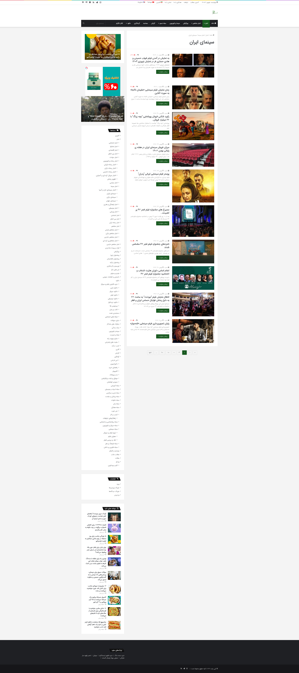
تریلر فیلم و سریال (109, 433)
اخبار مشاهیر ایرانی (111, 230)
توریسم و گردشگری (113, 266)
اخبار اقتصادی (113, 150)
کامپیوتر (115, 371)
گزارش (153, 23)
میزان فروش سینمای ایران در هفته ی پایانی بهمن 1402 (152, 149)
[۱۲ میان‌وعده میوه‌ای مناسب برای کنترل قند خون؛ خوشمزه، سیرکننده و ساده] (114, 589)
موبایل (95, 655)
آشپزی (117, 135)
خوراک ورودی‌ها (114, 488)
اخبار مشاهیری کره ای (110, 241)
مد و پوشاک (114, 375)
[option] (103, 47)
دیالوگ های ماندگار (113, 324)
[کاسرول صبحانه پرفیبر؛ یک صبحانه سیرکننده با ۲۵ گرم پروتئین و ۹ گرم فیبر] (114, 600)
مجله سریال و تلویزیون (110, 425)
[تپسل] (86, 68)
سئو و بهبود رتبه (112, 338)
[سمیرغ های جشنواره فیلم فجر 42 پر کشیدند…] (193, 221)
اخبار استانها (114, 146)
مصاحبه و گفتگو (114, 451)
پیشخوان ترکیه (114, 262)
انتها (150, 352)
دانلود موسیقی (113, 299)
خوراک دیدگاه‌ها (114, 491)
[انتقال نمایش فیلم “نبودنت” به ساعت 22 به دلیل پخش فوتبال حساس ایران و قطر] (193, 304)
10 (168, 352)
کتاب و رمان (114, 309)
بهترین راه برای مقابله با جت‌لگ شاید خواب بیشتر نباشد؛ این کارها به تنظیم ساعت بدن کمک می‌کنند (96, 562)
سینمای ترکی (111, 197)
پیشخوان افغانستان (113, 259)
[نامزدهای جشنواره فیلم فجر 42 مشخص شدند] (193, 251)
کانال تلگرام (119, 23)
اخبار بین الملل (113, 154)
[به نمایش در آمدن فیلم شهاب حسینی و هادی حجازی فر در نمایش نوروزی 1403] (193, 66)
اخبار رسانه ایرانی (110, 164)
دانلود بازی (114, 288)
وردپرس (116, 495)
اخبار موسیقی (113, 208)
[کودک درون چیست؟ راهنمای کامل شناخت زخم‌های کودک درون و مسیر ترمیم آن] (114, 516)
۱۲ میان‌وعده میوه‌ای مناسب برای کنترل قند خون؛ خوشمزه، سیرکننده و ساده (96, 588)
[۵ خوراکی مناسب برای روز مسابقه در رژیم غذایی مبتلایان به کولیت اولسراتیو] (114, 539)
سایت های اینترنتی (111, 342)
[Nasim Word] (215, 12)
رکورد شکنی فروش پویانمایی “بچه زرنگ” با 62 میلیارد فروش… (149, 118)
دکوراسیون (114, 364)
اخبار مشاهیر (197, 23)
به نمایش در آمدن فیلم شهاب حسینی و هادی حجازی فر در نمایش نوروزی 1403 (150, 59)
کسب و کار (114, 414)
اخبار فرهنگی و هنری (111, 204)
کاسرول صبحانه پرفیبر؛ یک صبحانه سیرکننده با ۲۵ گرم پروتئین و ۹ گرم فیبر (97, 599)
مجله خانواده (115, 400)
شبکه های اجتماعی (111, 317)
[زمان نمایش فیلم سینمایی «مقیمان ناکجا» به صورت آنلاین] (193, 97)
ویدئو (117, 462)
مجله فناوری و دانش (111, 447)
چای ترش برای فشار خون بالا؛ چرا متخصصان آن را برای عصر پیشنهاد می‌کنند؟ (105, 54)
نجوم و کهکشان (112, 382)
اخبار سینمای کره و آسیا (107, 190)
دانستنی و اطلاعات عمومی (111, 277)
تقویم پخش (111, 179)
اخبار (206, 23)
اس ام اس (114, 360)
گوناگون (116, 356)
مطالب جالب (115, 454)
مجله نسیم (163, 23)
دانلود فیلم (114, 295)
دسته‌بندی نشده (114, 313)
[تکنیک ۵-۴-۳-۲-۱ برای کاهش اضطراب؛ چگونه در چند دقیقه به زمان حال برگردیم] (114, 528)
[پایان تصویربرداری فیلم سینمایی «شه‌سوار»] (193, 331)
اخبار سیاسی (114, 183)
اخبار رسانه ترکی (110, 168)
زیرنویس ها (114, 306)
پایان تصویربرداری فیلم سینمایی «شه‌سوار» (149, 323)
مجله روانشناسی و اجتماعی (109, 422)
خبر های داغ (115, 270)
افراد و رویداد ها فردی (112, 248)
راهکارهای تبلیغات (109, 418)
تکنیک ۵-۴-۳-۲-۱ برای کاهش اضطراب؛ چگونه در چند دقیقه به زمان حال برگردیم (95, 527)
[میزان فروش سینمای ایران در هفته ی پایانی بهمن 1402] (193, 155)
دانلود (129, 23)
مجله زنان (116, 404)
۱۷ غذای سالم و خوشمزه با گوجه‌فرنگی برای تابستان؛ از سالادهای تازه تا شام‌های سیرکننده (97, 612)
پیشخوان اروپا (114, 255)
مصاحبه (145, 23)
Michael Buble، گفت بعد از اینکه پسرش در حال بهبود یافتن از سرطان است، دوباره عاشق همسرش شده (102, 116)
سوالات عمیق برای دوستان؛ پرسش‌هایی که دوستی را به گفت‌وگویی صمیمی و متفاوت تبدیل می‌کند (96, 576)
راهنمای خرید (113, 367)
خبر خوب (114, 411)
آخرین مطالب (194, 2)
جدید (165, 55)
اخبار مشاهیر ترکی (112, 233)
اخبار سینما (201, 35)
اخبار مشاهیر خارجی (111, 237)
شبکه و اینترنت (114, 335)
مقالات (117, 458)
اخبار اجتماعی (113, 143)
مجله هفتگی (115, 407)
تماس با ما (168, 2)
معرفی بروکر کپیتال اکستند (110, 658)
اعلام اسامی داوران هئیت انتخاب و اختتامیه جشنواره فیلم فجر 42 (153, 272)
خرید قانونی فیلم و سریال (109, 284)
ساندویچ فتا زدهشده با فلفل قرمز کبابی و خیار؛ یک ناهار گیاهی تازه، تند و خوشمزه (95, 624)
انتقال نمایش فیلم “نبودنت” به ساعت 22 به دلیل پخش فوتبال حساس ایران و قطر (150, 298)
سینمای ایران (111, 193)
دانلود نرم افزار (113, 302)
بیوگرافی (185, 23)
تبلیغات (186, 2)
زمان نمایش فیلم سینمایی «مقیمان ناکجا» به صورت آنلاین (149, 91)
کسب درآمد (115, 346)
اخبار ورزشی (114, 212)
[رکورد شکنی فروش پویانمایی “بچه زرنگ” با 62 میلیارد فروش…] (193, 126)
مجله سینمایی (113, 429)
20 (162, 352)
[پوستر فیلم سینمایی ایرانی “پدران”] (193, 186)
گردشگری (137, 23)
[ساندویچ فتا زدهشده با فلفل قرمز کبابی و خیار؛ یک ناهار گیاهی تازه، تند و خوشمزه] (114, 625)
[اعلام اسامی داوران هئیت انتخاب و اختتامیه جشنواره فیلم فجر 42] (193, 278)
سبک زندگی (115, 328)
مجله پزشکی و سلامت (112, 396)
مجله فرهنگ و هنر (111, 443)
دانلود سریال (114, 291)
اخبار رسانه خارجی (109, 172)
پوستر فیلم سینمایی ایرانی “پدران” (153, 174)
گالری (117, 349)
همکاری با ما (177, 2)
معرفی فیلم (112, 436)
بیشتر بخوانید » (162, 72)
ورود (118, 484)
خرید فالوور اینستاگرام (105, 655)
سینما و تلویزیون (175, 23)
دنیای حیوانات (114, 320)
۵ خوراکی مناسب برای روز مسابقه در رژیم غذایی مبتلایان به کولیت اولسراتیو (95, 538)
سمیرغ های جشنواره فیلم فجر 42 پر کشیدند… (152, 211)
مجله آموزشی (115, 385)
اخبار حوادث (114, 157)
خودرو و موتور (114, 273)
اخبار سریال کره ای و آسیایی (106, 175)
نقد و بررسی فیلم (110, 440)
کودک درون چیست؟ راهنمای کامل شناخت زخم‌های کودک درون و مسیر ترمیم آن (96, 516)
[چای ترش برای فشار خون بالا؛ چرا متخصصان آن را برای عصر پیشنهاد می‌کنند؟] (114, 550)
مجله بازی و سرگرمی (112, 393)
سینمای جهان (111, 201)
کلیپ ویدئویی (113, 465)
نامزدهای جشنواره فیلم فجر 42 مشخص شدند (150, 245)
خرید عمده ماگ (119, 655)
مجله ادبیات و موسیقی (112, 389)
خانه (212, 23)
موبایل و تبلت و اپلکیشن (109, 378)
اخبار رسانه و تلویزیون (110, 161)
